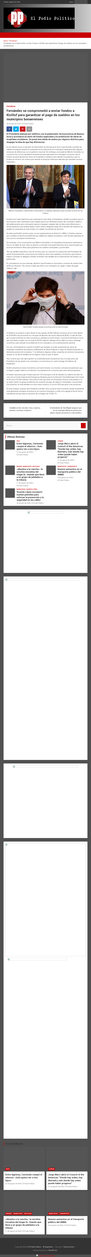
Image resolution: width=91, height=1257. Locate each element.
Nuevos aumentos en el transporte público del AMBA (70, 472)
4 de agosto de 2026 (65, 477)
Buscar (83, 425)
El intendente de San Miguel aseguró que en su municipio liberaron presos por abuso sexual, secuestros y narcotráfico (66, 410)
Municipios (27, 466)
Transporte (72, 466)
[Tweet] (16, 129)
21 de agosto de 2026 (25, 452)
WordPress (52, 1250)
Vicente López (31, 489)
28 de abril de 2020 (14, 124)
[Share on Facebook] (10, 129)
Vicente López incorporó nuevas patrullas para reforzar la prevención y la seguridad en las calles (30, 496)
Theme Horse (68, 1247)
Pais (18, 441)
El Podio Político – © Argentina (40, 1247)
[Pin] (23, 129)
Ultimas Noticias (16, 436)
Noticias (36, 466)
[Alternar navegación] (6, 35)
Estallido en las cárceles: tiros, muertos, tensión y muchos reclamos (24, 409)
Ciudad (60, 441)
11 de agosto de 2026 (25, 483)
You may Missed (14, 1143)
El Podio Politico (28, 124)
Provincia (11, 106)
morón (19, 466)
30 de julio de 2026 (23, 503)
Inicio (71, 2)
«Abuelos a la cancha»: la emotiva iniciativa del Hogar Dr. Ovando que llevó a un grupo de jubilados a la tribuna (30, 474)
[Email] (29, 129)
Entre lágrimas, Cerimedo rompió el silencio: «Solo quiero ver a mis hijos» (30, 446)
